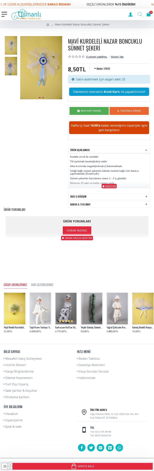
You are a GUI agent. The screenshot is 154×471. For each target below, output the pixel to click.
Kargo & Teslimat (80, 204)
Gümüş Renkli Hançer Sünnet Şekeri (143, 327)
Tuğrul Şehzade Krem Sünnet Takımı (117, 327)
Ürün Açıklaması (80, 150)
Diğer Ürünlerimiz (15, 285)
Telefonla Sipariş (130, 110)
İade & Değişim (78, 196)
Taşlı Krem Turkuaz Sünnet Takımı (40, 327)
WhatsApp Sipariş (91, 110)
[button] (24, 67)
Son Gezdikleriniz (42, 285)
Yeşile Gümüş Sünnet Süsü (92, 327)
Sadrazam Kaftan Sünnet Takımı (66, 327)
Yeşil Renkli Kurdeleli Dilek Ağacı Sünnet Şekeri (15, 327)
